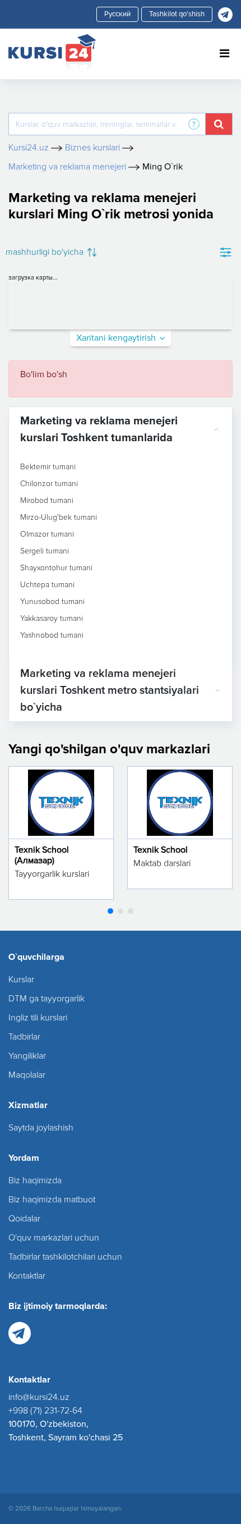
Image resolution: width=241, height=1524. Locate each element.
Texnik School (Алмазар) (42, 855)
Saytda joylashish (40, 1127)
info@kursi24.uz (38, 1397)
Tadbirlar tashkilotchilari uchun (65, 1256)
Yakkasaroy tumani (51, 619)
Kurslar (21, 979)
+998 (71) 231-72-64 (45, 1410)
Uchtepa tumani (47, 585)
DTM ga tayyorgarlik (46, 998)
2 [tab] (120, 911)
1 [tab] (110, 911)
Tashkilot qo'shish (177, 14)
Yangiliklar (27, 1055)
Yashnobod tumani (52, 635)
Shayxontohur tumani (56, 568)
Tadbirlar (24, 1036)
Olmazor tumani (47, 534)
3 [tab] (130, 911)
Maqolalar (26, 1075)
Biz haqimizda (35, 1180)
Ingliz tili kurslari (37, 1017)
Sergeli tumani (44, 551)
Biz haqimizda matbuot (51, 1199)
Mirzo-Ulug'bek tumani (58, 517)
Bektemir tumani (48, 467)
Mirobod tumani (46, 501)
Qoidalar (24, 1218)
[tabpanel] (61, 833)
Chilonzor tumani (49, 484)
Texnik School (160, 849)
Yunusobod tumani (52, 602)
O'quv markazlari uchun (53, 1237)
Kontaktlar (26, 1276)
